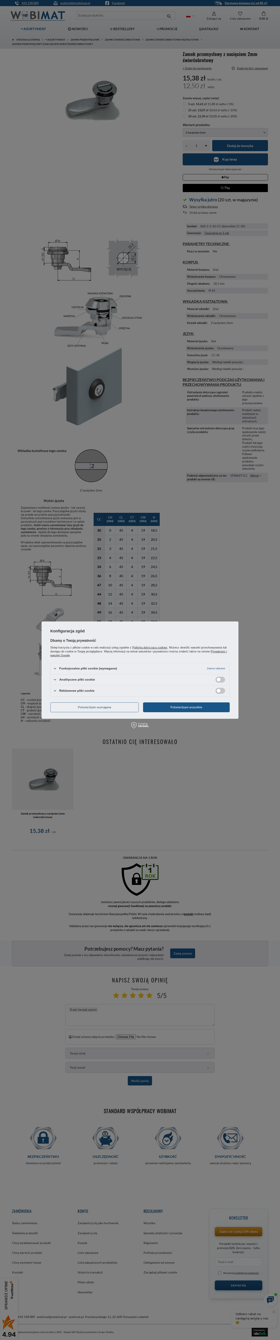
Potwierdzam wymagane (94, 707)
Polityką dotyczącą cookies (149, 647)
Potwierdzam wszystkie (186, 707)
